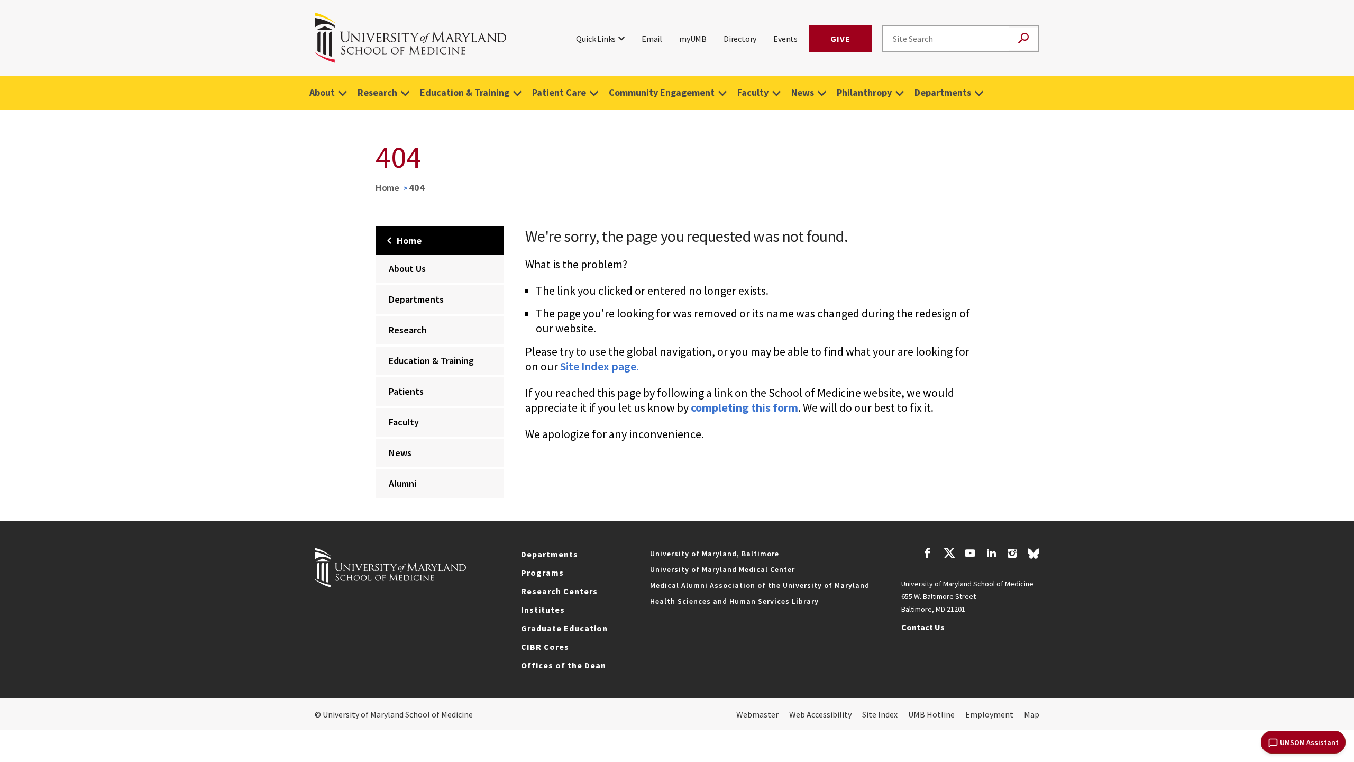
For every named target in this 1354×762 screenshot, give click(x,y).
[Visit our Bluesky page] (1033, 556)
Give (840, 38)
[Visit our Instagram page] (1012, 554)
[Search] (1023, 39)
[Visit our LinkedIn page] (991, 554)
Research (377, 92)
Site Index (880, 714)
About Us (407, 268)
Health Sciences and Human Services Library (734, 601)
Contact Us (923, 627)
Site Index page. (599, 366)
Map (1031, 714)
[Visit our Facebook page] (927, 554)
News (802, 92)
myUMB (693, 38)
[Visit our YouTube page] (970, 554)
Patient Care (559, 92)
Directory (740, 38)
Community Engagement (662, 92)
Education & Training (464, 92)
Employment (989, 714)
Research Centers (559, 591)
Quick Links (596, 38)
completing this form (744, 407)
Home (387, 188)
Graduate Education (564, 628)
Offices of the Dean (563, 665)
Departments (942, 92)
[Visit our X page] (949, 554)
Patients (406, 391)
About (322, 92)
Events (785, 38)
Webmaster (757, 714)
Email (652, 38)
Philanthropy (864, 92)
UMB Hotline (931, 714)
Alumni (402, 483)
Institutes (543, 609)
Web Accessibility (820, 714)
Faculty (753, 92)
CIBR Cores (545, 646)
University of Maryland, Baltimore (714, 553)
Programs (542, 572)
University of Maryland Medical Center (722, 569)
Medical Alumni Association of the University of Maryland (760, 585)
